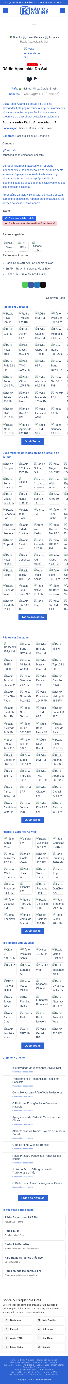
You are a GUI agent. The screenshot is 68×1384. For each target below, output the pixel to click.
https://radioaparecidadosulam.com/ (23, 155)
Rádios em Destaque (46, 1360)
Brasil (16, 37)
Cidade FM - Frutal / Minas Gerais (25, 274)
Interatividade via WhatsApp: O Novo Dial (36, 1067)
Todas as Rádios (33, 617)
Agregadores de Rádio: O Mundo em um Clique (36, 1119)
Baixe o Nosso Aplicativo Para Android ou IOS (34, 1372)
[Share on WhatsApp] (25, 285)
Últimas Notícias (26, 1360)
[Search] (62, 11)
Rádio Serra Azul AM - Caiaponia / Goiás (29, 263)
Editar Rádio (42, 1365)
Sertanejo (52, 94)
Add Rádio (29, 1365)
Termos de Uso (51, 1374)
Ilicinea (53, 37)
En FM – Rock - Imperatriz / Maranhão (27, 268)
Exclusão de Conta (18, 1374)
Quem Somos (57, 1365)
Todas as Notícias (33, 1198)
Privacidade (36, 1374)
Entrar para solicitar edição (21, 218)
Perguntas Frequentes (34, 1367)
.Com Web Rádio (55, 297)
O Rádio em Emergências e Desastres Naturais (34, 1105)
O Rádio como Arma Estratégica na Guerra (37, 1183)
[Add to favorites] (29, 79)
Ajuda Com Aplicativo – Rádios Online (34, 1370)
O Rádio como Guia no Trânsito (30, 1144)
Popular (39, 94)
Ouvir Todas (33, 441)
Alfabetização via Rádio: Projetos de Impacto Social (38, 1133)
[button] (5, 11)
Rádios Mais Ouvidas (20, 1362)
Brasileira (27, 94)
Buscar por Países (13, 1365)
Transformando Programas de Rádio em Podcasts (35, 1080)
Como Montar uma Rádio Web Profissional (37, 1092)
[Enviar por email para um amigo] (43, 285)
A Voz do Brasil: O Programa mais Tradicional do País (32, 1171)
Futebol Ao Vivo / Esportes (46, 1362)
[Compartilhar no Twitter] (37, 285)
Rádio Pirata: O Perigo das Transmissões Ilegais (36, 1157)
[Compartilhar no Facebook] (31, 285)
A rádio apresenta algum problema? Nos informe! (32, 223)
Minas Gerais (34, 37)
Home (13, 1360)
